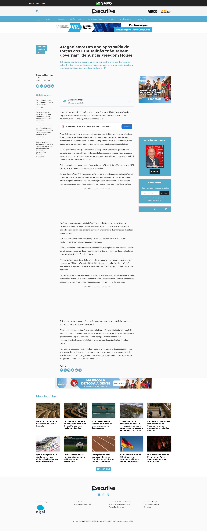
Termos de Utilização (151, 502)
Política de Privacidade (151, 504)
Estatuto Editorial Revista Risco (119, 504)
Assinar (154, 171)
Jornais (43, 3)
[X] (41, 86)
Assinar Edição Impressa (117, 507)
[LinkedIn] (45, 86)
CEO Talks (111, 19)
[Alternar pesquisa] (37, 11)
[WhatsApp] (49, 86)
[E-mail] (52, 86)
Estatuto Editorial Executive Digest (121, 502)
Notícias (41, 53)
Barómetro (124, 19)
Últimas (47, 19)
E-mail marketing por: (43, 502)
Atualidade (60, 19)
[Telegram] (80, 370)
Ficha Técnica (78, 502)
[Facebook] (37, 86)
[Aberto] (38, 19)
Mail (37, 3)
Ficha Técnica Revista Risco (83, 504)
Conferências (139, 19)
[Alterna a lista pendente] (52, 19)
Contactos (147, 507)
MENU (31, 3)
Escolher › (126, 126)
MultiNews (41, 49)
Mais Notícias (103, 469)
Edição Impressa (76, 19)
